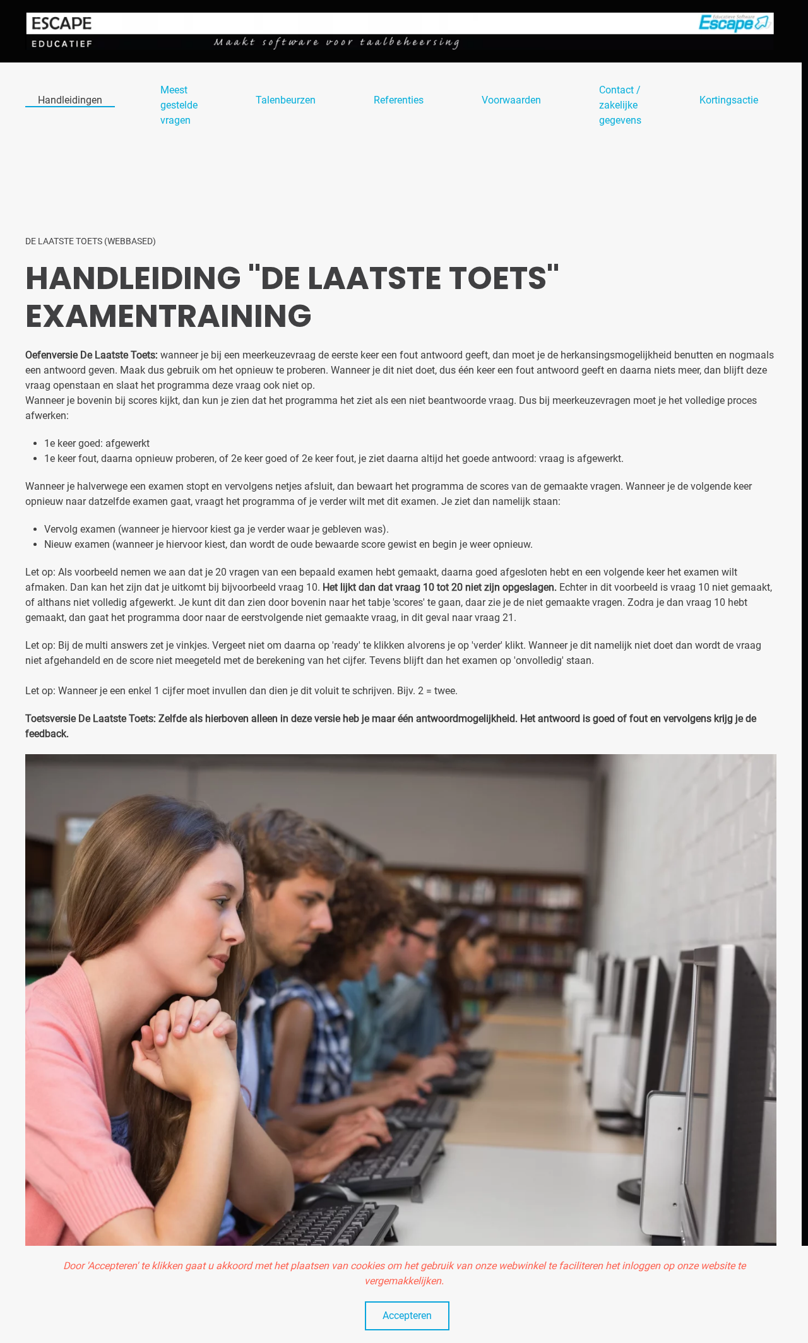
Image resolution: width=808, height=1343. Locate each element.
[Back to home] (400, 31)
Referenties (399, 100)
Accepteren (407, 1316)
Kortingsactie (728, 100)
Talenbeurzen (286, 100)
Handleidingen (70, 100)
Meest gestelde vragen (179, 105)
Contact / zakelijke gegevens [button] (620, 105)
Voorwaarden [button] (511, 100)
